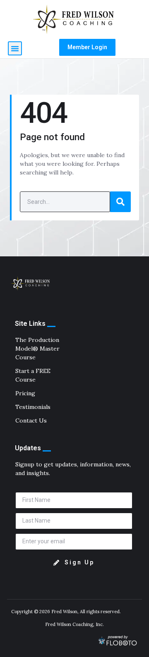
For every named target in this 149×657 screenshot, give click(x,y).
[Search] (120, 201)
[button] (15, 48)
